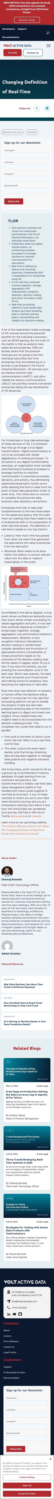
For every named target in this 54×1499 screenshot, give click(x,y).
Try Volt (12, 52)
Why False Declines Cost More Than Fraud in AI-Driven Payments (23, 985)
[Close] (50, 1459)
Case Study (8, 998)
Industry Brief (9, 979)
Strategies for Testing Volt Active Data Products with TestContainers (27, 1230)
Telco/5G (32, 132)
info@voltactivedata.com (24, 1301)
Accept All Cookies (27, 1493)
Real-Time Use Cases (12, 132)
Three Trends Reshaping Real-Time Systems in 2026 (24, 1161)
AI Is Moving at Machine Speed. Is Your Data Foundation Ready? (25, 1022)
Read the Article (27, 19)
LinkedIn (37, 815)
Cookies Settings (27, 1477)
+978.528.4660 (19, 1307)
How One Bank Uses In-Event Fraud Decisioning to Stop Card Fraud (23, 1004)
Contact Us (33, 52)
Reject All (27, 1485)
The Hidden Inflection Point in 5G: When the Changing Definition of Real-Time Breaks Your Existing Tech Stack (25, 830)
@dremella (17, 815)
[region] (27, 1477)
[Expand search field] (48, 33)
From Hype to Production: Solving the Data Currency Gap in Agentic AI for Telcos (27, 1094)
